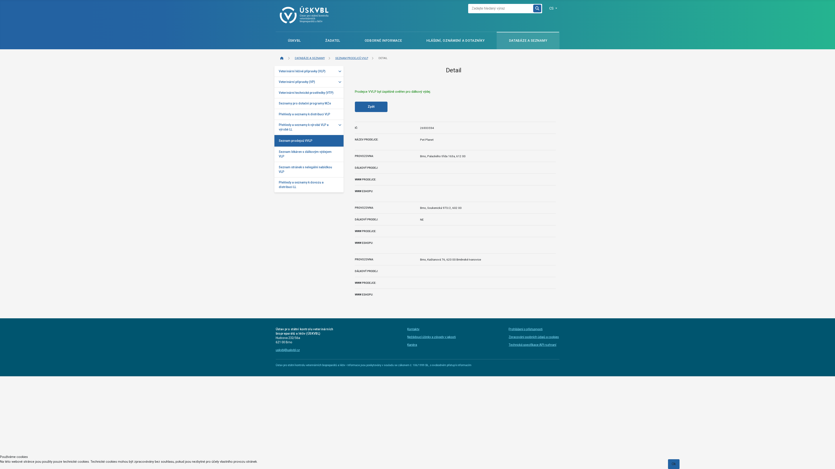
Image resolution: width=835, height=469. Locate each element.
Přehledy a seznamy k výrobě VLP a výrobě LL (304, 127)
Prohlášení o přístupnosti (526, 329)
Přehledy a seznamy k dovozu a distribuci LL (301, 185)
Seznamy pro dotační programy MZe (305, 103)
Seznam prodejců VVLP (295, 140)
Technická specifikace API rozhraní (532, 345)
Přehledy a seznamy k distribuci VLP (304, 114)
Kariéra (412, 345)
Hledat (537, 8)
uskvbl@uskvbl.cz (288, 350)
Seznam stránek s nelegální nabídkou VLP (305, 169)
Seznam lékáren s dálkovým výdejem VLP (305, 154)
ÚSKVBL (294, 41)
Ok (674, 464)
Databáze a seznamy (528, 41)
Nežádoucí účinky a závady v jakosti (431, 337)
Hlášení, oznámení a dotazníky (455, 41)
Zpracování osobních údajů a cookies (534, 337)
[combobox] (500, 8)
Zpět (371, 107)
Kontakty (413, 329)
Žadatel (332, 41)
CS (551, 8)
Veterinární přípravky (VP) (297, 82)
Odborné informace (383, 41)
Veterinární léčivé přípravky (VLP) (302, 71)
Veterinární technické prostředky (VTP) (306, 92)
